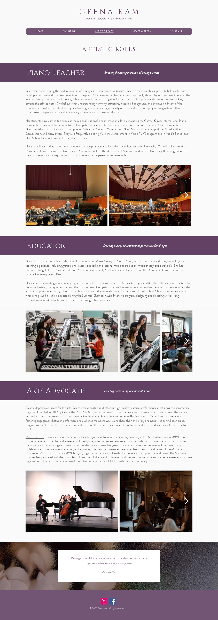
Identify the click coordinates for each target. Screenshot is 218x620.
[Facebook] (112, 601)
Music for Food (35, 437)
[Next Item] (187, 195)
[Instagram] (104, 601)
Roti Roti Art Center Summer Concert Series (103, 412)
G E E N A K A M (109, 12)
